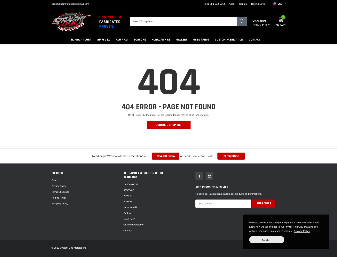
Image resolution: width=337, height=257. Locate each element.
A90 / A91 (122, 40)
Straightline (231, 156)
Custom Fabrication (229, 40)
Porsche (140, 40)
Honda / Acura (81, 40)
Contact (243, 4)
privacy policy (302, 231)
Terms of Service (60, 192)
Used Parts (201, 40)
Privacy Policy (58, 186)
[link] (199, 176)
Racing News (258, 4)
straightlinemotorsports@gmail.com (70, 4)
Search (55, 180)
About (232, 4)
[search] (242, 21)
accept (267, 240)
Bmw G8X (103, 40)
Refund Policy (58, 197)
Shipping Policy (59, 203)
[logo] (71, 21)
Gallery (181, 40)
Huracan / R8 (161, 40)
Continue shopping (169, 125)
